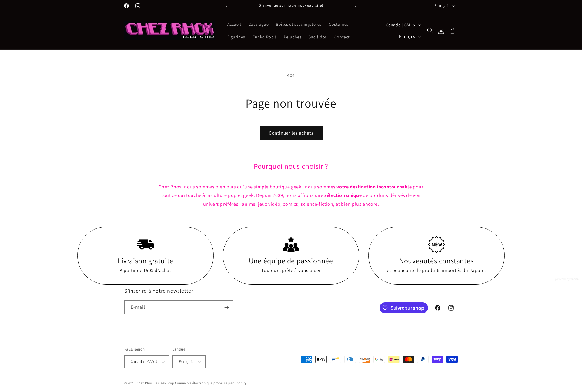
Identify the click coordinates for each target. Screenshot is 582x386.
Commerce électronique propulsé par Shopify (210, 383)
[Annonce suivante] (355, 6)
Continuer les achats (291, 133)
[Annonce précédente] (226, 6)
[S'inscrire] (226, 307)
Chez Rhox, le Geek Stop (155, 383)
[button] (430, 30)
